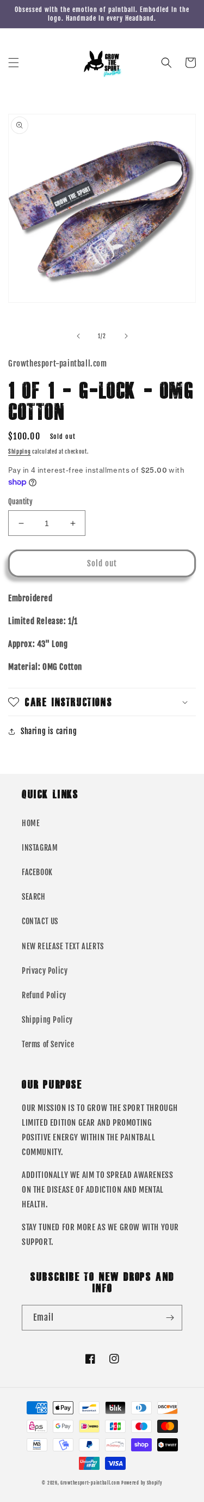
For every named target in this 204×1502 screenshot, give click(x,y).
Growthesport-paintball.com (90, 1483)
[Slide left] (78, 336)
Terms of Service (48, 1044)
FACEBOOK (37, 872)
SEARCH (34, 896)
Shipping (19, 451)
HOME (31, 823)
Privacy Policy (44, 970)
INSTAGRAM (40, 847)
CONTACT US (40, 921)
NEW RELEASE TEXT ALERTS (63, 946)
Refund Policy (44, 995)
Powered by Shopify (141, 1483)
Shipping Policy (47, 1019)
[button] (14, 63)
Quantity (20, 501)
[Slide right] (126, 336)
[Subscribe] (170, 1317)
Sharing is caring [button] (49, 731)
